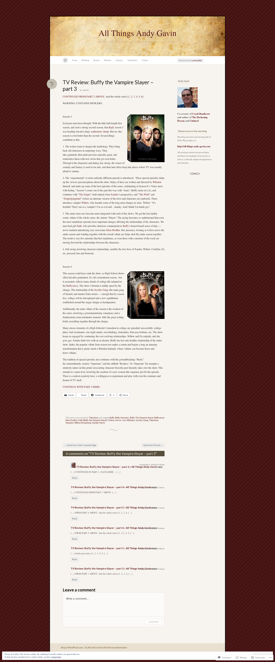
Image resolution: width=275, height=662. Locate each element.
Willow (85, 202)
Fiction (111, 420)
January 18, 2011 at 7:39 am (153, 487)
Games (119, 60)
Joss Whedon (128, 420)
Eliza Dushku (113, 230)
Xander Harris (98, 422)
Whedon (157, 182)
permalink (197, 60)
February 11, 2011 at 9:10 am (152, 569)
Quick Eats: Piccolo (153, 445)
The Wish (144, 194)
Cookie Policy (56, 657)
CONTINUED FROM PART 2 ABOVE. (84, 96)
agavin (86, 90)
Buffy (111, 127)
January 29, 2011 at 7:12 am (153, 508)
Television (132, 60)
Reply (74, 477)
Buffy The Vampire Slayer (141, 417)
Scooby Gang (101, 289)
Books (96, 60)
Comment (153, 621)
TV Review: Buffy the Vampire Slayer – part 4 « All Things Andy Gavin (111, 487)
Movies (107, 60)
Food (74, 60)
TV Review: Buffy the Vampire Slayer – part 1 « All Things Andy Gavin (111, 548)
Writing (85, 60)
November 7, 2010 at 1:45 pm (152, 464)
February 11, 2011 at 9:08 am (152, 548)
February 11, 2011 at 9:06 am (152, 528)
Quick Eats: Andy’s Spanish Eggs (80, 445)
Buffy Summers (122, 417)
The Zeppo (84, 194)
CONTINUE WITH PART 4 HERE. (81, 386)
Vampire (69, 422)
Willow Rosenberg (82, 422)
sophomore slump (100, 131)
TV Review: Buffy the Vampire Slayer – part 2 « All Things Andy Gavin (116, 466)
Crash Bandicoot (201, 113)
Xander (114, 194)
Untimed (194, 120)
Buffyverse (71, 285)
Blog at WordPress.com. (72, 647)
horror (118, 420)
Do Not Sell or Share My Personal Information (106, 647)
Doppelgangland (72, 198)
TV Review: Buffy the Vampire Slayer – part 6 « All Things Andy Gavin (111, 527)
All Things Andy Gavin (137, 32)
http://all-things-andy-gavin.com (193, 146)
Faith (79, 226)
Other (145, 60)
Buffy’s (126, 226)
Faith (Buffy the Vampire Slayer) (92, 420)
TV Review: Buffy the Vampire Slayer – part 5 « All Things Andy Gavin (111, 507)
